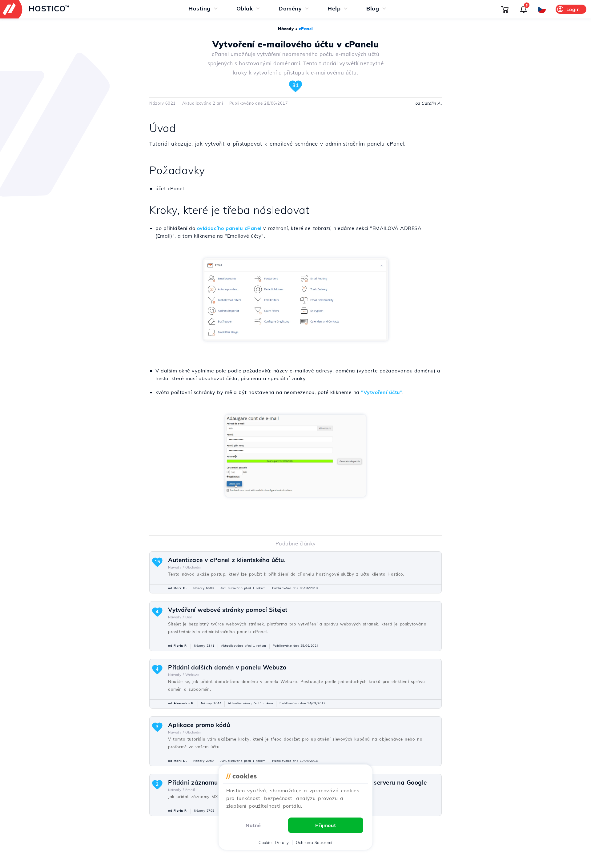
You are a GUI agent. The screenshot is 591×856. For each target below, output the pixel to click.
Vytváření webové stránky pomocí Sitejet (227, 609)
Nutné (253, 825)
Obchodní (193, 567)
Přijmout (325, 825)
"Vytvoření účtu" (381, 392)
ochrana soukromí (314, 842)
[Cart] (505, 9)
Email (190, 790)
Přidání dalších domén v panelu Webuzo (227, 667)
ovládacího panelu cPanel (229, 228)
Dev (188, 617)
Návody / (176, 567)
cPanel (306, 28)
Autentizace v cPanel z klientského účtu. (227, 560)
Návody (286, 28)
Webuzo (192, 675)
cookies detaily (274, 842)
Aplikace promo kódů (199, 725)
